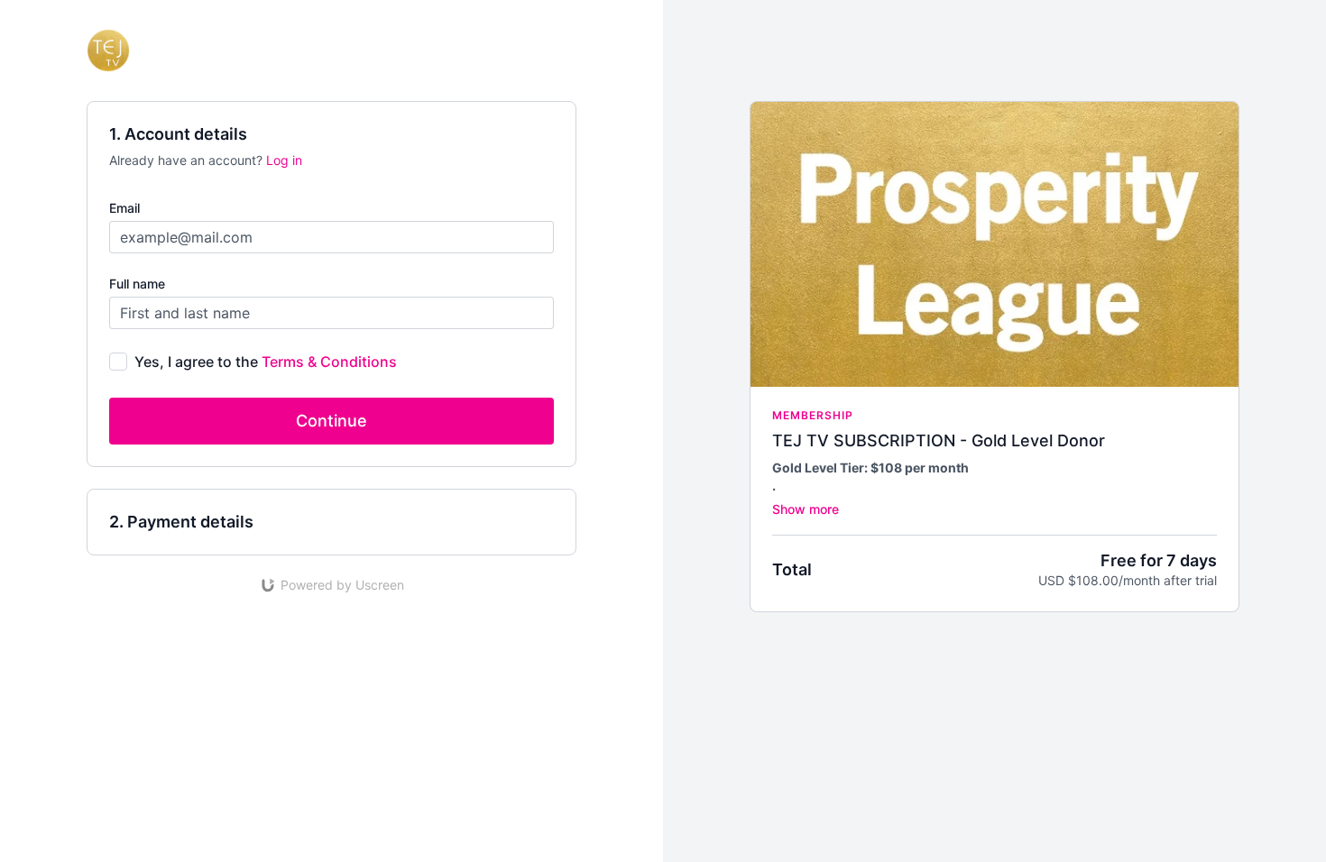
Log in (284, 160)
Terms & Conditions (329, 362)
